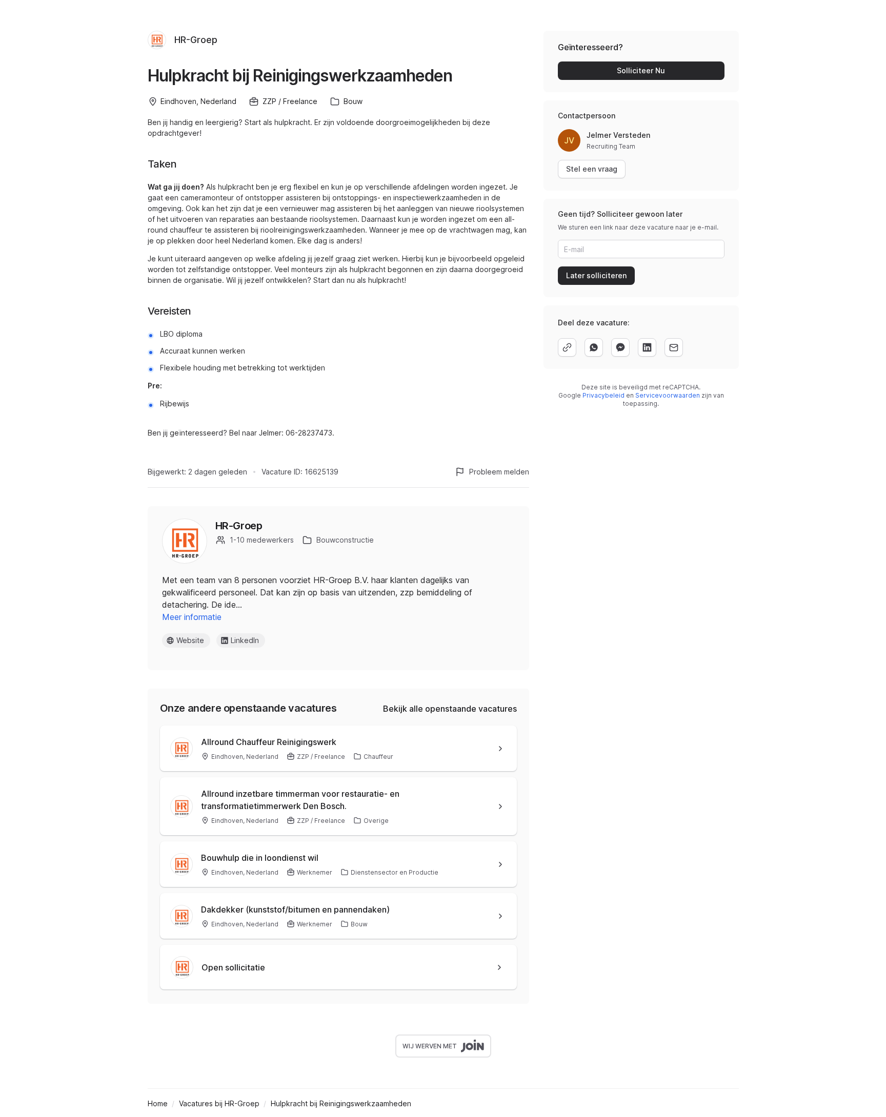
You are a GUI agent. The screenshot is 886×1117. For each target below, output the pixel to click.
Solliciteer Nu (641, 70)
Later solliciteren (596, 275)
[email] (673, 347)
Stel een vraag (591, 168)
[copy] (567, 347)
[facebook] (620, 347)
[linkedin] (647, 347)
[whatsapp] (594, 347)
